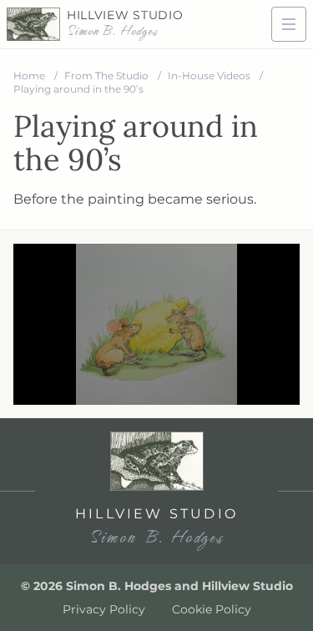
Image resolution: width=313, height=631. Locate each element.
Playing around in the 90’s (78, 89)
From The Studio (107, 75)
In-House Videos (210, 75)
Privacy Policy (104, 609)
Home (30, 75)
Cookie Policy (211, 609)
